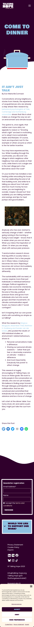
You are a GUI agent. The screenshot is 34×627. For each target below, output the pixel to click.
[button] (31, 586)
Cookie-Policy (13, 547)
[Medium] (13, 555)
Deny (17, 614)
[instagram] (13, 560)
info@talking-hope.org (17, 573)
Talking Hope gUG (15, 575)
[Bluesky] (10, 560)
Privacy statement (19, 624)
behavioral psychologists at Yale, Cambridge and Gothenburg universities (16, 112)
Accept (17, 609)
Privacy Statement (15, 545)
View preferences (17, 620)
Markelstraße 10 (14, 583)
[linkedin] (10, 555)
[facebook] (17, 555)
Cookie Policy (9, 624)
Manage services (17, 604)
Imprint (27, 624)
